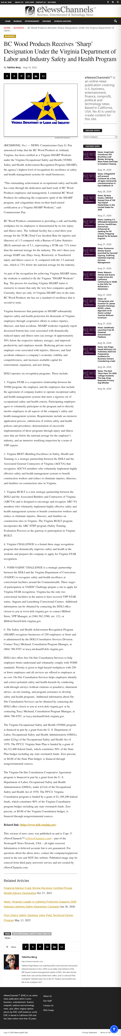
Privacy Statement (89, 1032)
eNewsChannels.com (38, 838)
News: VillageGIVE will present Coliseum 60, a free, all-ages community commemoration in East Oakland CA (107, 179)
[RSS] (113, 2)
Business (18, 21)
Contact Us (41, 2)
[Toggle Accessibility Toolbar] (114, 1029)
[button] (115, 21)
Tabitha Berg (14, 67)
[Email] (43, 76)
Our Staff (29, 2)
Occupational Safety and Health (31, 933)
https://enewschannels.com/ (32, 961)
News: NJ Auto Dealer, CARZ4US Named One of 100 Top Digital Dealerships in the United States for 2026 (106, 202)
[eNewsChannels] (60, 11)
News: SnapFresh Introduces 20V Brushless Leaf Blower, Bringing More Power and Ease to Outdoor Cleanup (108, 158)
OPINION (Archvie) (62, 21)
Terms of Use (105, 1032)
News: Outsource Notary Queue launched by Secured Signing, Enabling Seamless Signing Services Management (107, 255)
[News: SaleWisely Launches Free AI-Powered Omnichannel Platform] (89, 331)
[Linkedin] (36, 76)
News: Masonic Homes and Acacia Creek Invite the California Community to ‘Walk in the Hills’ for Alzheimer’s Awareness (107, 280)
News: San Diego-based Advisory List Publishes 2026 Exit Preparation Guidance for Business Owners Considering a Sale (107, 354)
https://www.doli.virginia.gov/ (38, 825)
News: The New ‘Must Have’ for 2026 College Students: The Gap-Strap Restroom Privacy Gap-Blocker (107, 377)
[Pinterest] (21, 76)
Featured (46, 21)
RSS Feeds (52, 2)
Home (7, 21)
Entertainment (32, 21)
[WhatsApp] (29, 76)
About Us (19, 2)
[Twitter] (118, 2)
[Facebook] (108, 2)
